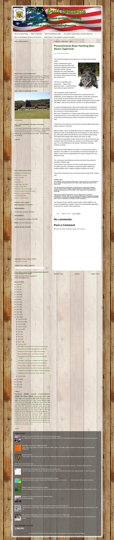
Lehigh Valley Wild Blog (21, 184)
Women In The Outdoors (31, 409)
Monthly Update (43, 413)
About (17, 422)
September (21, 326)
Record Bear (27, 415)
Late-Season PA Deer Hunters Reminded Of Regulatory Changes (40, 478)
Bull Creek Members (30, 404)
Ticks (29, 408)
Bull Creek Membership (53, 34)
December (21, 319)
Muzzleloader (18, 415)
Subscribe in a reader (21, 261)
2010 (18, 384)
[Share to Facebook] (78, 214)
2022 (18, 294)
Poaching (17, 417)
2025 (18, 287)
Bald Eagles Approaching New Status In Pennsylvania (33, 346)
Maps (36, 418)
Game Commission (40, 394)
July (19, 331)
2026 (18, 284)
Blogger (82, 533)
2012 (18, 379)
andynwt (70, 533)
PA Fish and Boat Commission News (25, 191)
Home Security (29, 418)
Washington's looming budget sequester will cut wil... (32, 349)
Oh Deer (24, 396)
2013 (18, 317)
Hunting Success (19, 408)
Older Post (95, 274)
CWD (16, 398)
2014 (18, 314)
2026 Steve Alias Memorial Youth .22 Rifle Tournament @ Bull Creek (41, 469)
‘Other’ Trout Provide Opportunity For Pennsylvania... (33, 363)
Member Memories (20, 411)
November (21, 321)
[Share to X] (76, 214)
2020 (18, 299)
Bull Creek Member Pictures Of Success (27, 37)
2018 (18, 304)
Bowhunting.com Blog (21, 175)
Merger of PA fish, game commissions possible (31, 354)
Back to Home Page (21, 34)
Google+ (17, 428)
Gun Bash (45, 409)
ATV (16, 420)
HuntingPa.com (19, 182)
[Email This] (73, 214)
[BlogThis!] (74, 214)
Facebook (31, 422)
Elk (32, 402)
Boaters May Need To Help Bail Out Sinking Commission (33, 368)
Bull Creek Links (36, 34)
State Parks (35, 417)
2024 (18, 289)
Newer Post (58, 274)
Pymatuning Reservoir (36, 420)
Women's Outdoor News (21, 198)
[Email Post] (57, 213)
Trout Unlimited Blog (20, 195)
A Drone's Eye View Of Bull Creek (24, 464)
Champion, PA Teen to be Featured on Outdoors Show (37, 496)
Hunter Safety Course (35, 400)
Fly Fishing (25, 402)
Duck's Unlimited (19, 177)
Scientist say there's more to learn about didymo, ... (32, 351)
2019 (18, 302)
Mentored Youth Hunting (35, 411)
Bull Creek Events (42, 402)
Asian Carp (24, 422)
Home (77, 274)
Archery (17, 402)
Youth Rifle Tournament (25, 406)
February (21, 344)
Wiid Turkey (32, 413)
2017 (18, 307)
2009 (18, 387)
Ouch (27, 420)
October (20, 324)
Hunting (68, 213)
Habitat (16, 413)
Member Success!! (27, 454)
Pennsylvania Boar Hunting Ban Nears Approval (31, 373)
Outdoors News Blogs (21, 186)
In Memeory (39, 422)
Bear (45, 400)
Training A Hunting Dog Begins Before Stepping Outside (33, 370)
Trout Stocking (27, 398)
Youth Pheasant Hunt (43, 398)
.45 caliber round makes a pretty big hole (78, 34)
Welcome (28, 424)
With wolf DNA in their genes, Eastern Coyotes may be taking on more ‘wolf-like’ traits (46, 515)
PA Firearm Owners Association (23, 189)
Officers (23, 413)
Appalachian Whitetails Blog (22, 173)
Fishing (36, 396)
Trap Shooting (22, 400)
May (19, 336)
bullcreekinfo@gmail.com (27, 131)
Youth (41, 417)
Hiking (20, 418)
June (19, 334)
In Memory (45, 415)
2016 (18, 309)
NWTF (44, 396)
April (19, 339)
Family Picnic (25, 417)
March (20, 341)
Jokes (42, 408)
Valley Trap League (44, 404)
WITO (35, 408)
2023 (18, 292)
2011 (18, 382)
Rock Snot (47, 420)
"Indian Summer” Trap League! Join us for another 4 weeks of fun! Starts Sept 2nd (45, 505)
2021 (18, 297)
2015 (18, 312)
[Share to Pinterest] (80, 214)
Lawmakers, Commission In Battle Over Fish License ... (33, 360)
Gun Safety (18, 404)
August (20, 329)
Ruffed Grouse (44, 418)
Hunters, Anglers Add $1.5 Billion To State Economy (32, 365)
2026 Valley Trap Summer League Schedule (59, 37)
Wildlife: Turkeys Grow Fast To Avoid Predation (35, 487)
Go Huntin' (18, 179)
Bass (46, 411)
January (20, 376)
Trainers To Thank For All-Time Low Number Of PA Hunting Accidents (41, 436)
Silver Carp (21, 424)
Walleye (36, 415)
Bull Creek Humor (41, 406)
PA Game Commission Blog (22, 193)
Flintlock (21, 420)
